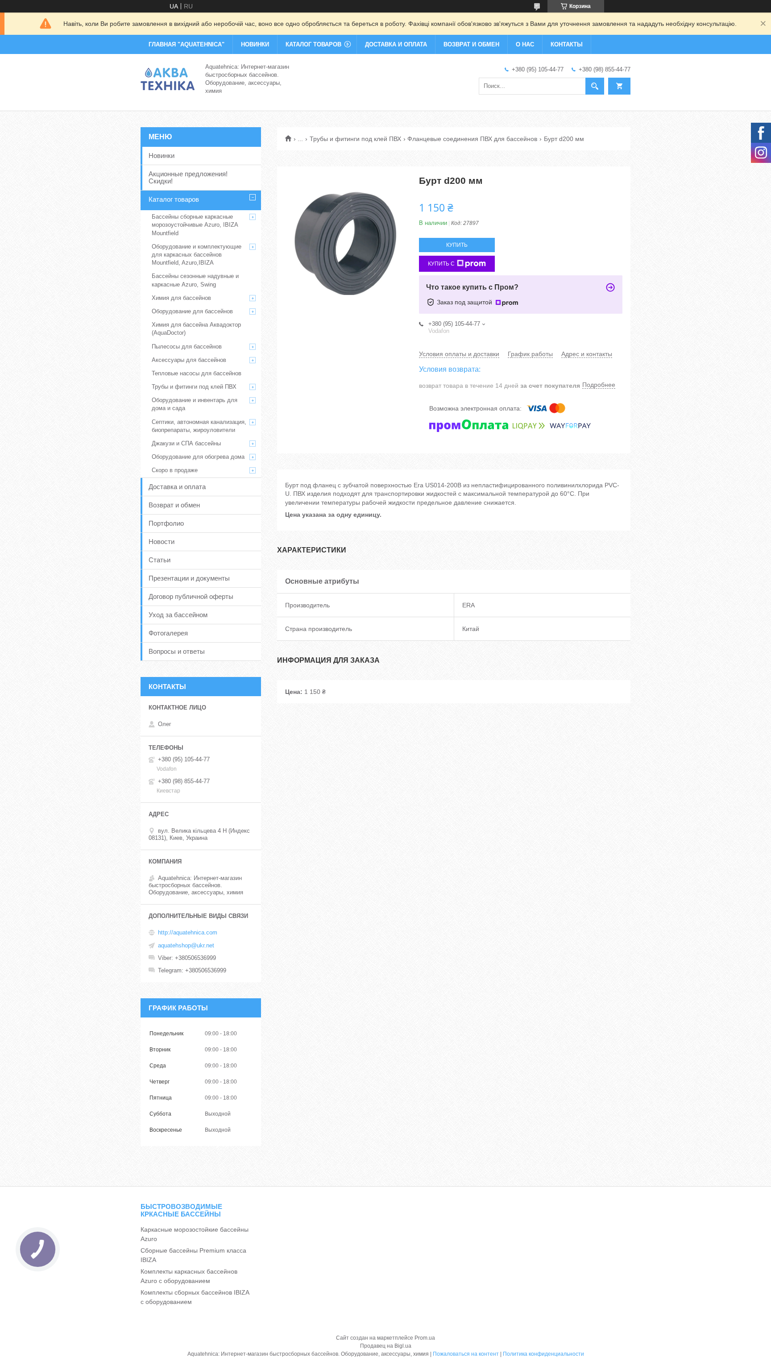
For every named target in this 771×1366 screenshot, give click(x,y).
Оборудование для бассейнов (192, 311)
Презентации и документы (189, 578)
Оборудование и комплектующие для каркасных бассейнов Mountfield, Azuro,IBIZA (196, 254)
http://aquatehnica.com (187, 932)
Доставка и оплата (177, 486)
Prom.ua (425, 1338)
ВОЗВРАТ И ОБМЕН (471, 44)
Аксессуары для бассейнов (189, 360)
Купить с (441, 264)
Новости (161, 541)
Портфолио (166, 523)
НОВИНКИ (255, 44)
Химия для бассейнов (181, 298)
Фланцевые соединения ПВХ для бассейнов (472, 138)
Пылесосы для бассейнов (187, 346)
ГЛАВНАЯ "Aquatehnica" (186, 44)
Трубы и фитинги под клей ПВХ (355, 138)
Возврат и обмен (174, 505)
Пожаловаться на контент (466, 1354)
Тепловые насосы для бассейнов (196, 373)
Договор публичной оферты (191, 596)
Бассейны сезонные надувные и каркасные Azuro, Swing (195, 280)
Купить (457, 245)
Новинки (161, 155)
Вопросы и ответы (177, 651)
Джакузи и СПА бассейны (186, 443)
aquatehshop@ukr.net (186, 945)
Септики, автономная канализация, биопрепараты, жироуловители (199, 426)
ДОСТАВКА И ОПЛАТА (396, 44)
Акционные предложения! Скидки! (188, 177)
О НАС (525, 44)
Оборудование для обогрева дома (198, 456)
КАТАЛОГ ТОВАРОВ (313, 44)
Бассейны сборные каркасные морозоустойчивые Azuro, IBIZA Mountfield (195, 224)
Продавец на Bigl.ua (385, 1346)
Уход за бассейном (178, 615)
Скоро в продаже (175, 470)
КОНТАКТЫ (567, 44)
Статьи (159, 560)
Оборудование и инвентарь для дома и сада (194, 404)
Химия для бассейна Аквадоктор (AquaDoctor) (196, 328)
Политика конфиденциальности (543, 1354)
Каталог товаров (174, 199)
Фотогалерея (168, 633)
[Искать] (594, 86)
